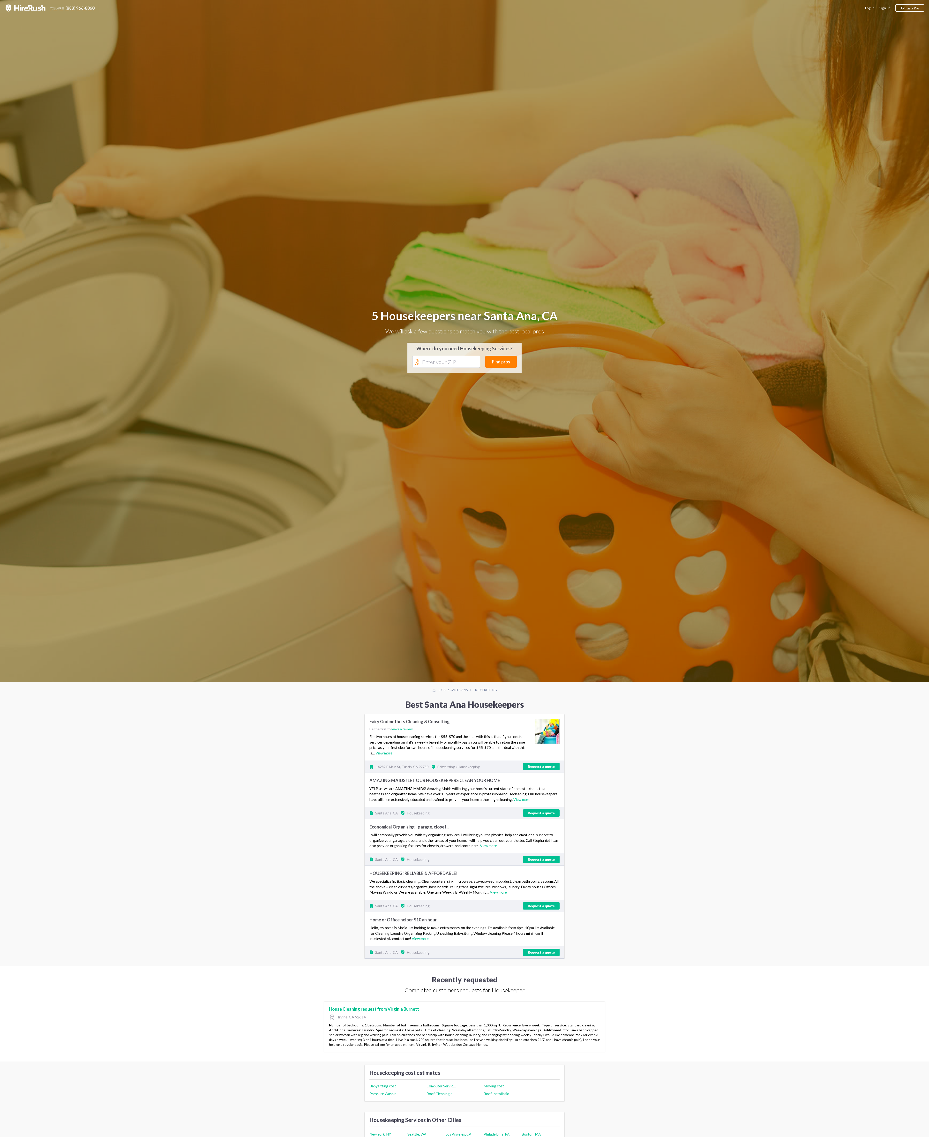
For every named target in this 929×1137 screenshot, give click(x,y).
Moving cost (494, 1086)
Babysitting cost (382, 1086)
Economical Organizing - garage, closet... (409, 826)
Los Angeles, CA (458, 1134)
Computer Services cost (442, 1086)
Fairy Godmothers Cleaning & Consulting (409, 721)
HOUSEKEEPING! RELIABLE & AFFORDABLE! (413, 873)
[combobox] (446, 362)
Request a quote (541, 766)
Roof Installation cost (499, 1094)
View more (383, 753)
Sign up (885, 8)
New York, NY (380, 1134)
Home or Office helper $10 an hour (403, 919)
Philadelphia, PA (496, 1134)
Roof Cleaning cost (442, 1094)
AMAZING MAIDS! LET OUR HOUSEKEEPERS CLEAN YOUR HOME (434, 780)
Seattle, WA (416, 1134)
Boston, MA (531, 1134)
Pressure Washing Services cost (384, 1094)
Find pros (501, 361)
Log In (870, 8)
